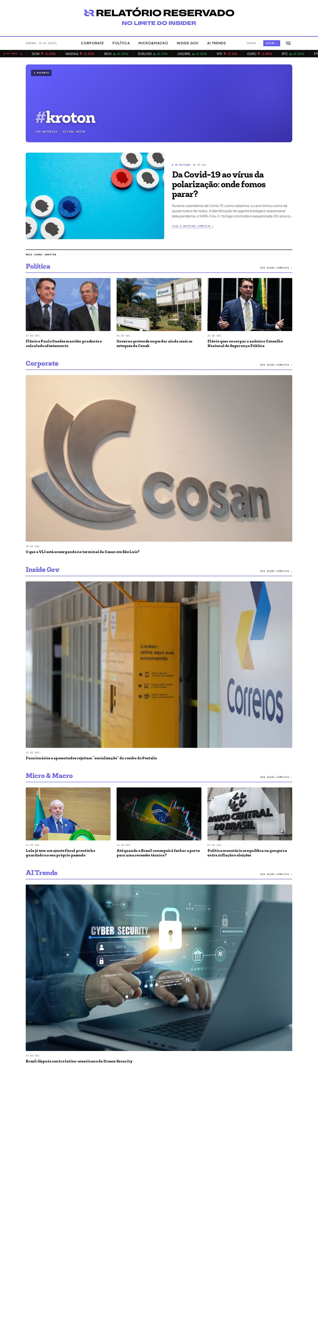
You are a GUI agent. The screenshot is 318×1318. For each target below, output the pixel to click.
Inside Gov (42, 570)
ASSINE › (272, 43)
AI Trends (42, 873)
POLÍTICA (121, 43)
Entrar (251, 43)
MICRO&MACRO (153, 43)
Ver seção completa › (276, 267)
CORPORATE (92, 43)
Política (38, 266)
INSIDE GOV (188, 43)
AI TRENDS (216, 43)
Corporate (42, 363)
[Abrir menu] (288, 43)
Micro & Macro (49, 776)
